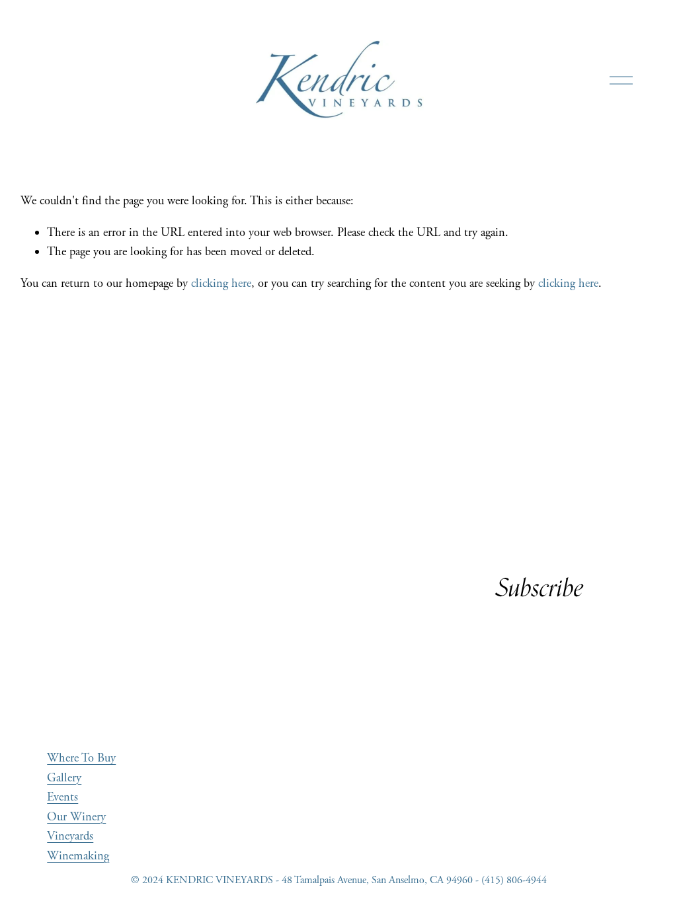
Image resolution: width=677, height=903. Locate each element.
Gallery (64, 778)
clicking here (221, 284)
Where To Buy (81, 758)
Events (62, 797)
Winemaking (78, 856)
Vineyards (70, 836)
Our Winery (76, 817)
